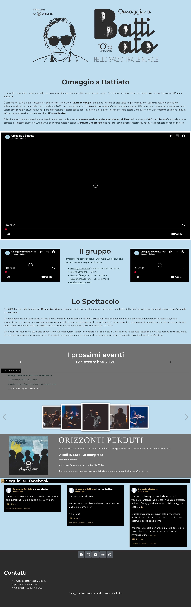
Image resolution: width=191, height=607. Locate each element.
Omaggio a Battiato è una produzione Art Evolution (95, 593)
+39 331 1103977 (30, 584)
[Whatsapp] (110, 554)
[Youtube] (95, 554)
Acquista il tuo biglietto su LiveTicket (24, 388)
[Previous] (20, 362)
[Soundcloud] (102, 554)
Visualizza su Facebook (14, 508)
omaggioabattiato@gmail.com (134, 471)
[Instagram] (88, 554)
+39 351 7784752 (33, 588)
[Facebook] (81, 554)
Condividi (27, 508)
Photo (14, 504)
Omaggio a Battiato (22, 489)
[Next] (171, 362)
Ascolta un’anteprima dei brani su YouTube (81, 465)
